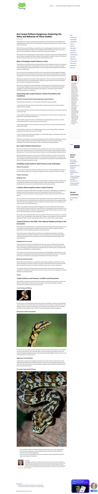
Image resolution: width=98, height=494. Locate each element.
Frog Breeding (73, 41)
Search (71, 144)
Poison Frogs (73, 63)
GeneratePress (29, 491)
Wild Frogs (72, 67)
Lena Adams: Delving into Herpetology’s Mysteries (68, 5)
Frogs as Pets (73, 59)
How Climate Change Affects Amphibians (73, 161)
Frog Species (73, 52)
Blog (71, 35)
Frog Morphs (73, 50)
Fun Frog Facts (73, 61)
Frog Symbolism (73, 54)
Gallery (51, 5)
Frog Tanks (72, 56)
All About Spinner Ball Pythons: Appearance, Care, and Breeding (30, 485)
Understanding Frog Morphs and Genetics (74, 167)
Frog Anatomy (73, 37)
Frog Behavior (73, 39)
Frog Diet (20, 483)
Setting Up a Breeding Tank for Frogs (74, 172)
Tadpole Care (73, 65)
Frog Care (72, 44)
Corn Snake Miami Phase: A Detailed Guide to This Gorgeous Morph (31, 486)
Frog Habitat (73, 48)
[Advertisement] (49, 20)
